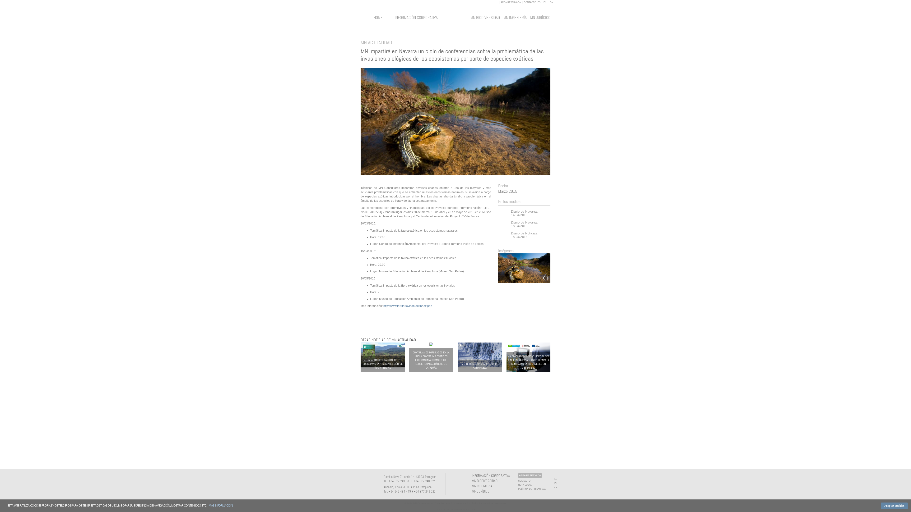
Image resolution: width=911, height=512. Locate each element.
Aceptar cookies (894, 506)
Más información (221, 505)
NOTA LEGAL (525, 485)
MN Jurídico (540, 17)
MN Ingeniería (515, 17)
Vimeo (460, 479)
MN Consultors (455, 20)
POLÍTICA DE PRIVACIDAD (532, 489)
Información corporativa (416, 17)
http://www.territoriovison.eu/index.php (407, 306)
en (545, 2)
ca (551, 2)
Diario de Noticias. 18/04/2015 (525, 235)
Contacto (530, 2)
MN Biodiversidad (485, 17)
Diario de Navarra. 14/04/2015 (524, 213)
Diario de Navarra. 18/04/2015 (524, 224)
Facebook (452, 479)
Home (378, 17)
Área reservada (511, 2)
